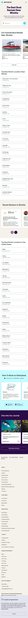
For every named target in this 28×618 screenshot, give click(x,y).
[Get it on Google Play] (19, 404)
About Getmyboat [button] (5, 470)
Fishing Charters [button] (5, 517)
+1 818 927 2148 (5, 586)
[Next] (15, 232)
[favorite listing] (20, 53)
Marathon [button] (4, 576)
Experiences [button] (5, 509)
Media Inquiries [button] (5, 475)
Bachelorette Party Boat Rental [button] (8, 528)
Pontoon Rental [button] (5, 521)
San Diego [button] (4, 561)
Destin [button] (3, 574)
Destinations (4, 544)
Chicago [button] (3, 567)
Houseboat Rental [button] (5, 519)
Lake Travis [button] (4, 563)
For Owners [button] (4, 500)
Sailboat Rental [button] (5, 526)
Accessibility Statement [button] (6, 484)
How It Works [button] (4, 498)
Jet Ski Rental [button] (4, 514)
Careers (3, 473)
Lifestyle (3, 540)
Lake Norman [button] (4, 570)
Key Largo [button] (4, 572)
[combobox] (12, 23)
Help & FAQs (4, 584)
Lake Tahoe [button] (4, 558)
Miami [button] (3, 554)
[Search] (24, 23)
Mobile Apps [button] (4, 503)
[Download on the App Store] (9, 404)
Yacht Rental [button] (4, 523)
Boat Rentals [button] (4, 512)
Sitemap (3, 488)
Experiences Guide (6, 542)
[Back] (12, 232)
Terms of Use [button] (13, 604)
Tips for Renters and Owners (8, 547)
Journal (3, 534)
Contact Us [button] (4, 491)
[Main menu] (26, 2)
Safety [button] (3, 505)
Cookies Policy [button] (5, 482)
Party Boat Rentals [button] (5, 530)
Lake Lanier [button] (4, 556)
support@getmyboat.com (7, 588)
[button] (11, 45)
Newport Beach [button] (5, 565)
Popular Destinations (7, 550)
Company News (5, 537)
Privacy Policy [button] (4, 609)
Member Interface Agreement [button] (8, 486)
